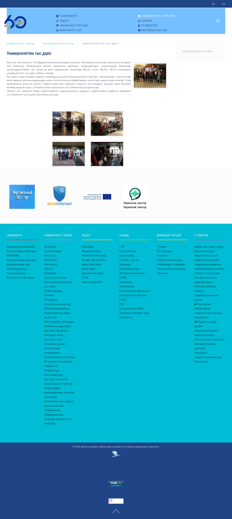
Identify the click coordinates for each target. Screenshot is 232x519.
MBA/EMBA (13, 255)
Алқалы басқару (53, 290)
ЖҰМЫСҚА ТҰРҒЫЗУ (73, 25)
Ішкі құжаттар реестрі (56, 379)
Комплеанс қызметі (55, 343)
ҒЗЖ (121, 246)
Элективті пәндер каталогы (209, 268)
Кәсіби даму (88, 268)
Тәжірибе (162, 255)
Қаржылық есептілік (55, 277)
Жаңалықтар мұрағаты (58, 44)
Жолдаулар (50, 299)
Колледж (49, 295)
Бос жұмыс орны (53, 339)
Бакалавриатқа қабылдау (21, 246)
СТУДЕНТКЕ (148, 25)
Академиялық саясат (206, 255)
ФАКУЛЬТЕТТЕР (70, 30)
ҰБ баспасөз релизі (198, 51)
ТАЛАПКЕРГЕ (68, 16)
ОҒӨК (85, 277)
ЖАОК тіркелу (202, 308)
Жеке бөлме (203, 304)
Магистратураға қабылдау (21, 251)
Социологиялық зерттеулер (59, 357)
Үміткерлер (125, 282)
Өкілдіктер (50, 273)
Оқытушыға (50, 264)
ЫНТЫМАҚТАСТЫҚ (154, 30)
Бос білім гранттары (205, 277)
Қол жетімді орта (53, 374)
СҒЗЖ (122, 277)
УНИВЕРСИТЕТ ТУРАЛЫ (158, 16)
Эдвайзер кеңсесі (204, 282)
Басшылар (50, 255)
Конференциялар (129, 268)
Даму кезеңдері (52, 251)
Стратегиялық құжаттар (57, 304)
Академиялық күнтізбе (206, 259)
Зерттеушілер (127, 286)
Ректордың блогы (53, 335)
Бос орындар (164, 251)
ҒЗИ (121, 304)
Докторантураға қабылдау (21, 259)
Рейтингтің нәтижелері (206, 273)
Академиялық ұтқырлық (207, 264)
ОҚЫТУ (64, 21)
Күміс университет (92, 282)
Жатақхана (200, 352)
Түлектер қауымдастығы (57, 419)
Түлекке (161, 246)
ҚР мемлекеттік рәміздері (58, 361)
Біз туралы (50, 246)
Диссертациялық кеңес (132, 273)
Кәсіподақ (49, 423)
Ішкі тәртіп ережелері (56, 330)
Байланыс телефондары (20, 277)
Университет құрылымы (57, 326)
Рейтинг (48, 268)
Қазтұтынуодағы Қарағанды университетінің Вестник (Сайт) (134, 295)
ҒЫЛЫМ (146, 21)
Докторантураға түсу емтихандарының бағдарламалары (18, 268)
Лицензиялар (51, 370)
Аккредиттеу (51, 366)
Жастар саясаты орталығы (209, 339)
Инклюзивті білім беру (94, 255)
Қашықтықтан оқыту (93, 273)
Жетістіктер (50, 259)
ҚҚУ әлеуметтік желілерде (58, 321)
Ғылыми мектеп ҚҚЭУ (131, 308)
